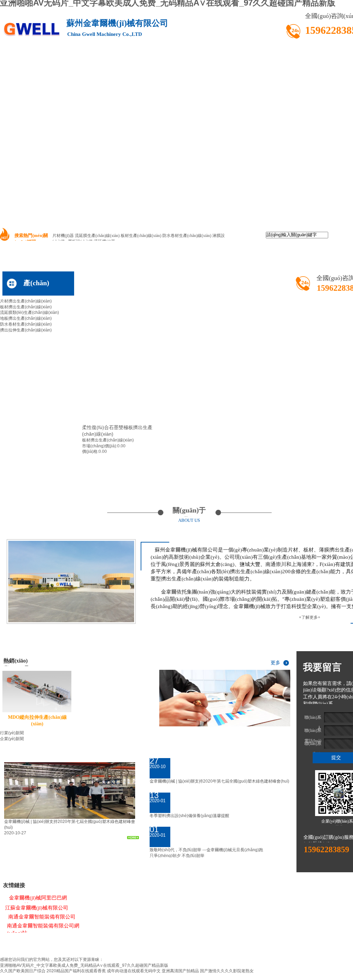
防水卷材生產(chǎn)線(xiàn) (26, 324)
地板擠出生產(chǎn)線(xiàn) (26, 318)
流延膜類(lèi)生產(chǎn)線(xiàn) (29, 312)
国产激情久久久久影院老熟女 (227, 970)
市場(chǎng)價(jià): (99, 446)
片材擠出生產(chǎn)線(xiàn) (26, 301)
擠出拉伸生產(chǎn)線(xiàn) (26, 330)
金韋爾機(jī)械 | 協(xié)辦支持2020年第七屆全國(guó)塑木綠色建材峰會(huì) (219, 781)
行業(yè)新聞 (12, 732)
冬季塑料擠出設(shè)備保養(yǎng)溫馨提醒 (189, 815)
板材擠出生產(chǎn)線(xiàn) (26, 307)
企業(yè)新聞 (12, 738)
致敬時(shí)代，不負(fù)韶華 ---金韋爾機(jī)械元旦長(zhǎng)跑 (206, 849)
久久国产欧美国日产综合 (23, 970)
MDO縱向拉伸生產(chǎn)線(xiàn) (37, 721)
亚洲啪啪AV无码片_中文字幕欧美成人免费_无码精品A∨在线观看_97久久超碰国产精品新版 (84, 965)
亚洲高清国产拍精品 (180, 970)
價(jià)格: (90, 451)
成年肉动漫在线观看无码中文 (134, 970)
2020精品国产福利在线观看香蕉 (76, 970)
